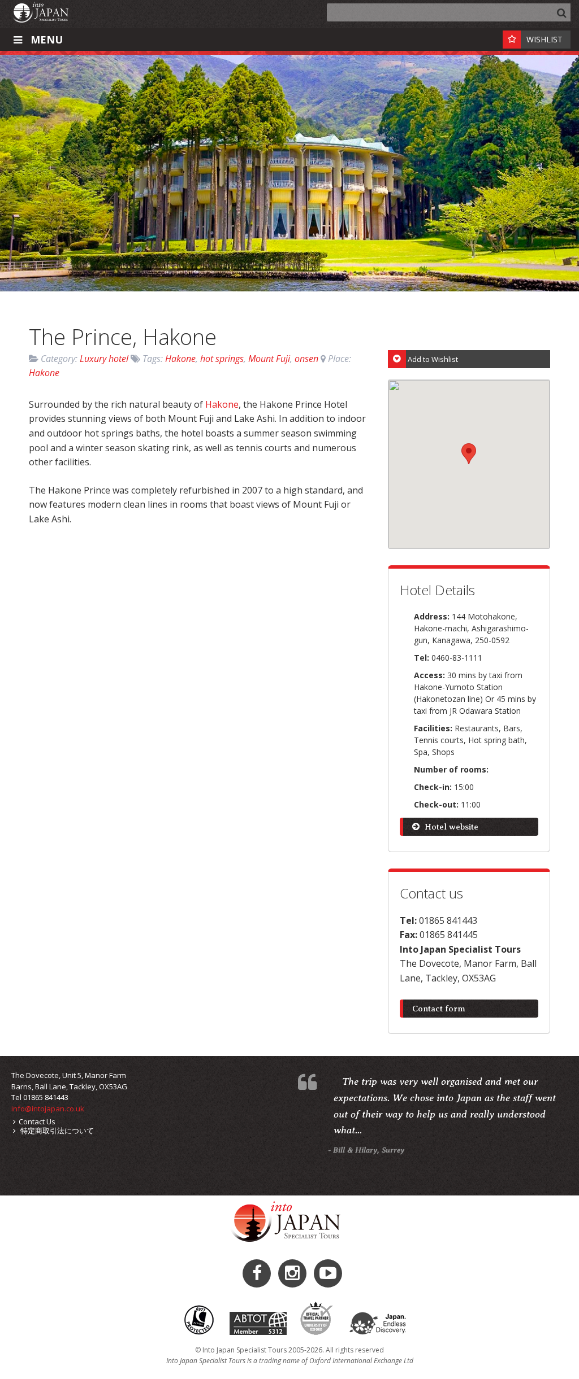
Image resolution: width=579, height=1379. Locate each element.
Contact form (438, 1008)
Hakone (180, 358)
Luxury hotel (104, 358)
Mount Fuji (269, 358)
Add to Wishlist (433, 359)
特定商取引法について (56, 1130)
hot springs (222, 358)
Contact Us (37, 1121)
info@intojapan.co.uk (47, 1108)
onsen (306, 358)
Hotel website (450, 826)
